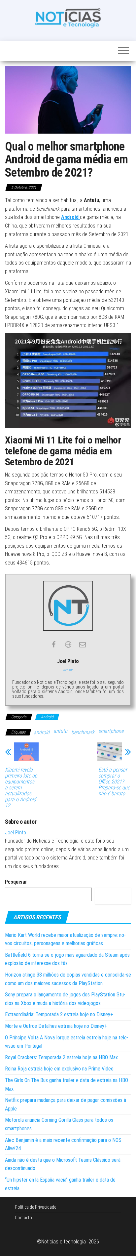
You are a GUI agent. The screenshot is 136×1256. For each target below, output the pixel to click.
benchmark (82, 732)
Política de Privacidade (35, 1207)
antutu (60, 731)
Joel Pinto (15, 832)
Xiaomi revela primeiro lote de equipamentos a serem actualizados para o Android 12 (21, 788)
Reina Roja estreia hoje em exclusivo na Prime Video (59, 1069)
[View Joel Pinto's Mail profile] (82, 644)
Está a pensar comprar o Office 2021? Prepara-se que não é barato (114, 782)
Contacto (23, 1217)
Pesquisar (16, 882)
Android (70, 217)
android (42, 732)
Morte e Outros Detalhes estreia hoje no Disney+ (56, 1026)
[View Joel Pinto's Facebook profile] (53, 644)
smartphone (110, 731)
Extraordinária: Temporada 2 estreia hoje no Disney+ (59, 1014)
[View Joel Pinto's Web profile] (68, 644)
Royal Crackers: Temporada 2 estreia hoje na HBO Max (61, 1057)
